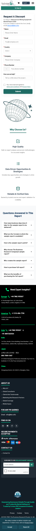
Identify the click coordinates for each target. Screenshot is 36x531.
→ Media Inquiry (6, 404)
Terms (26, 513)
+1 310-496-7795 (18, 313)
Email (6, 38)
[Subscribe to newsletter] (31, 465)
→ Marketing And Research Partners (12, 397)
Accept (10, 527)
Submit (18, 91)
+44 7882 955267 (17, 296)
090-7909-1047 (6, 356)
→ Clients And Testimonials (9, 394)
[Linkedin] (3, 426)
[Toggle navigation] (32, 3)
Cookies (19, 513)
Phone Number (9, 65)
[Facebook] (12, 426)
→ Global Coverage (7, 401)
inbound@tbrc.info (13, 25)
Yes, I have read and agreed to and (18, 85)
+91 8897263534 (8, 334)
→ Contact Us (5, 453)
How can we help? (9, 74)
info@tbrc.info (11, 415)
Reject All (26, 527)
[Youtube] (7, 426)
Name (6, 29)
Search (18, 8)
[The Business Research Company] (9, 3)
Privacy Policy (26, 86)
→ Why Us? (4, 388)
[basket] (18, 3)
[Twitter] (16, 426)
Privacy (12, 513)
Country (7, 47)
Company (7, 56)
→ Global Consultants (8, 391)
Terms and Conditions (12, 86)
